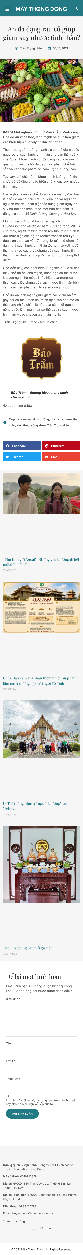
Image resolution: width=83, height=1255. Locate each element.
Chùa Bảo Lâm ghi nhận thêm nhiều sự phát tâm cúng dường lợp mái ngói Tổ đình (39, 681)
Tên (9, 1043)
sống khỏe (38, 425)
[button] (7, 9)
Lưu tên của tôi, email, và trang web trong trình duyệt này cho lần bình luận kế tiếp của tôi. (41, 1102)
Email (10, 1061)
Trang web (13, 1078)
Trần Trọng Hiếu (58, 425)
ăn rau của (24, 419)
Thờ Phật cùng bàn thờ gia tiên (28, 948)
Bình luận (13, 998)
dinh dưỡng (41, 419)
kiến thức (23, 425)
